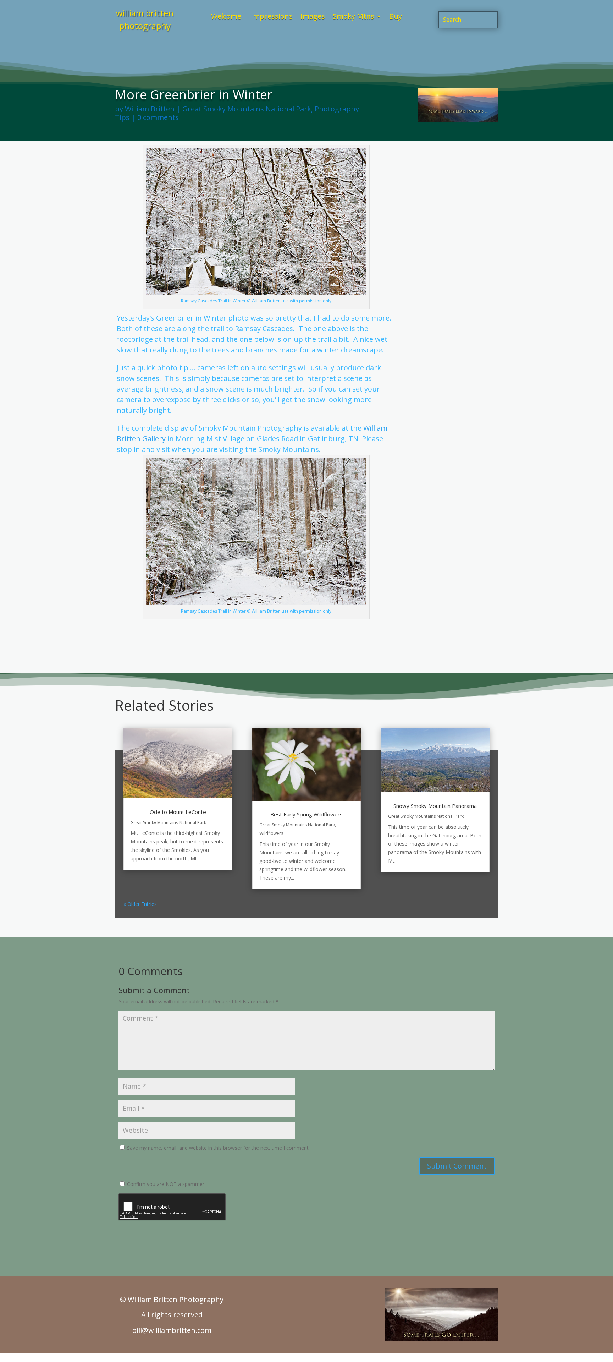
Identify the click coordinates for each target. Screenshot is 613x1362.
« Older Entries (140, 904)
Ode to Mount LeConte (178, 811)
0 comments (158, 117)
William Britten (150, 109)
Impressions (272, 17)
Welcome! (227, 17)
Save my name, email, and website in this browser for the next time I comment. (218, 1147)
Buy (395, 17)
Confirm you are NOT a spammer (165, 1184)
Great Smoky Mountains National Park (246, 109)
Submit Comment (457, 1166)
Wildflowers (271, 833)
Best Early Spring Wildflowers (306, 814)
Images (312, 17)
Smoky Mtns (353, 17)
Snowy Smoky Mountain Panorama (435, 805)
